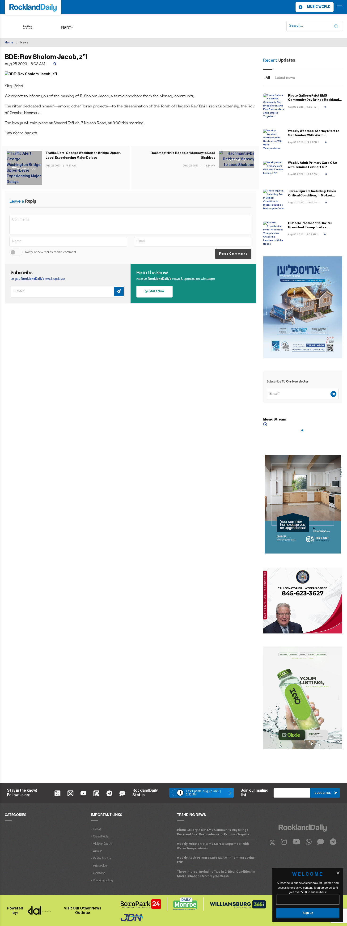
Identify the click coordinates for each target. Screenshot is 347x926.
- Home (96, 829)
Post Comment (233, 253)
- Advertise (99, 865)
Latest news (285, 78)
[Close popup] (338, 873)
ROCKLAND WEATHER (74, 25)
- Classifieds (99, 836)
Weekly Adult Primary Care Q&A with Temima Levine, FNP (216, 860)
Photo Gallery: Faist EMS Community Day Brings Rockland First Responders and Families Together (214, 832)
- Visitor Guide (101, 843)
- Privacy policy (102, 880)
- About (96, 851)
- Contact (98, 873)
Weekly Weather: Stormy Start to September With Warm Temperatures (313, 135)
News (24, 42)
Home (9, 42)
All (268, 78)
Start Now (156, 291)
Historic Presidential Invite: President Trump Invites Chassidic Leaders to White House (315, 227)
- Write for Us (101, 858)
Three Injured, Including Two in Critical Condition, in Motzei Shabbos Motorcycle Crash (312, 195)
